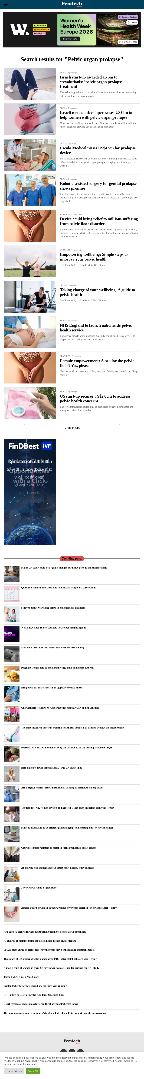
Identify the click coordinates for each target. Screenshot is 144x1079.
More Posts (72, 428)
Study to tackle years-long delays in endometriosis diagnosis (53, 607)
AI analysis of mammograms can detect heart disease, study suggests (57, 867)
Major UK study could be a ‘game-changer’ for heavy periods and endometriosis (64, 567)
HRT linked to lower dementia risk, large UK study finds (51, 767)
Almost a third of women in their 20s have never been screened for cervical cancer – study (69, 907)
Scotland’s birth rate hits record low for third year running (52, 647)
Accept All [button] (33, 1071)
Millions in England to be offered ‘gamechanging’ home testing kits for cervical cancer (67, 827)
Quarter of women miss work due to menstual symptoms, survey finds (58, 587)
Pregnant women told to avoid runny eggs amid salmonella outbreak (57, 667)
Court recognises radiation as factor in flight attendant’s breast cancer (58, 847)
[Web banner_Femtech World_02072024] (30, 544)
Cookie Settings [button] (14, 1071)
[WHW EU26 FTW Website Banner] (72, 46)
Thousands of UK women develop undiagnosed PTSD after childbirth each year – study (67, 807)
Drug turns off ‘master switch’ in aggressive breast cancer (51, 687)
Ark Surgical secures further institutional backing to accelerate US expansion (62, 787)
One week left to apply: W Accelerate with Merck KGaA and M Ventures (60, 707)
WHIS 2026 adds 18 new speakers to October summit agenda (53, 627)
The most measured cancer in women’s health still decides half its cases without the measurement (72, 727)
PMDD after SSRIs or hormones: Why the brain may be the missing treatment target (66, 747)
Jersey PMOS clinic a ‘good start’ (39, 887)
